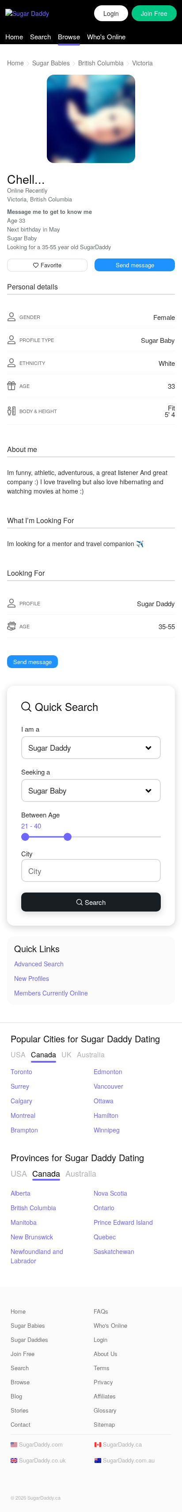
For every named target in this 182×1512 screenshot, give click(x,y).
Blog (16, 1396)
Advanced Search (39, 963)
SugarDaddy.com (40, 1444)
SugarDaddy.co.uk (41, 1460)
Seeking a (35, 771)
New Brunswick (32, 1236)
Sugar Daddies (29, 1339)
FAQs (101, 1311)
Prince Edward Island (123, 1222)
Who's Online (106, 36)
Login (111, 13)
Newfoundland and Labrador (37, 1256)
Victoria (142, 62)
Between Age (40, 820)
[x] (29, 1481)
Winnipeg (107, 1129)
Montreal (23, 1115)
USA (18, 1054)
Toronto (21, 1071)
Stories (20, 1410)
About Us (106, 1353)
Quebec (105, 1236)
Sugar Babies (51, 62)
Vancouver (108, 1086)
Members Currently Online (51, 992)
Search (40, 36)
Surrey (20, 1086)
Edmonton (108, 1071)
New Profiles (31, 978)
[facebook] (16, 1481)
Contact (20, 1424)
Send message (135, 265)
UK (66, 1054)
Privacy (103, 1382)
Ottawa (104, 1100)
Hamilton (106, 1115)
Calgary (21, 1100)
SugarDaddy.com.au (128, 1460)
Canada (43, 1054)
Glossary (105, 1410)
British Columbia (101, 62)
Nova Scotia (110, 1193)
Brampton (24, 1129)
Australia (91, 1054)
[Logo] (36, 13)
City (27, 853)
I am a (30, 728)
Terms (102, 1368)
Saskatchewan (114, 1251)
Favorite (50, 265)
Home (14, 36)
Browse (69, 36)
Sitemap (104, 1424)
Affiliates (105, 1396)
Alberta (20, 1193)
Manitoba (24, 1222)
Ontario (104, 1207)
